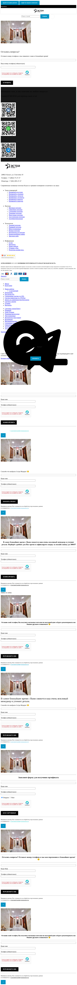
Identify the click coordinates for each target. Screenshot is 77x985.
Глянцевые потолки (15, 209)
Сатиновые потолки (16, 211)
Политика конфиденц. (16, 250)
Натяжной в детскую (16, 196)
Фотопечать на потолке (17, 232)
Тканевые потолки (15, 213)
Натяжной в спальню (16, 194)
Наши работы (13, 246)
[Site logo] (38, 13)
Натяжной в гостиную (16, 197)
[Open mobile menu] (52, 17)
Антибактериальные (16, 219)
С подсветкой (13, 291)
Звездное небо (14, 236)
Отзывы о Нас (14, 248)
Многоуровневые (15, 229)
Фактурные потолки (16, 215)
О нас (11, 243)
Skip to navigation (10, 3)
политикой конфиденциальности (20, 430)
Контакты (12, 244)
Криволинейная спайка (17, 234)
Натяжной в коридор (16, 201)
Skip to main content (29, 3)
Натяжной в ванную (16, 199)
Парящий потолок (15, 227)
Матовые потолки (15, 208)
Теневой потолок (15, 225)
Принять (35, 358)
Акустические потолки (17, 217)
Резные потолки (14, 231)
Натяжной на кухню (16, 192)
